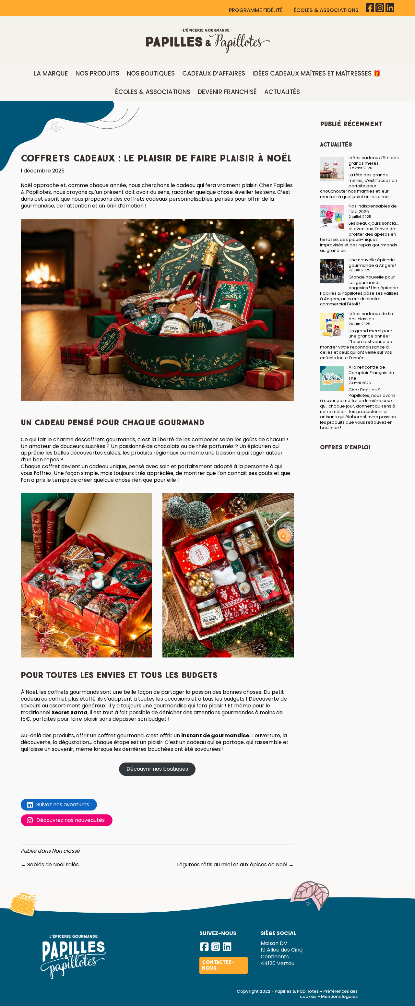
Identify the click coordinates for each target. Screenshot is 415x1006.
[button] (204, 947)
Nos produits (97, 73)
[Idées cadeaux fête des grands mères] (332, 169)
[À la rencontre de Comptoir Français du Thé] (332, 378)
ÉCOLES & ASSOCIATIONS (327, 10)
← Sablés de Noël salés (50, 864)
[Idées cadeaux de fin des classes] (332, 325)
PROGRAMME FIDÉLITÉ (256, 10)
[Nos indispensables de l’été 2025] (332, 217)
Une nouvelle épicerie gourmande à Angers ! (372, 262)
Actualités (282, 92)
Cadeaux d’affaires (213, 73)
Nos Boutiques (151, 73)
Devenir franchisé (227, 92)
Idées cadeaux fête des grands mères (374, 160)
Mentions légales (339, 996)
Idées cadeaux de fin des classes (371, 316)
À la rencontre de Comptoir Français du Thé (371, 372)
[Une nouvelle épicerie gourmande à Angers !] (332, 271)
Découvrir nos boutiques (157, 769)
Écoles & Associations (152, 92)
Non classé (66, 851)
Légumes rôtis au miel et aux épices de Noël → (235, 864)
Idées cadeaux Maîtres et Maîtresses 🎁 (317, 73)
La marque (51, 73)
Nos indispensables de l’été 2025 (373, 208)
